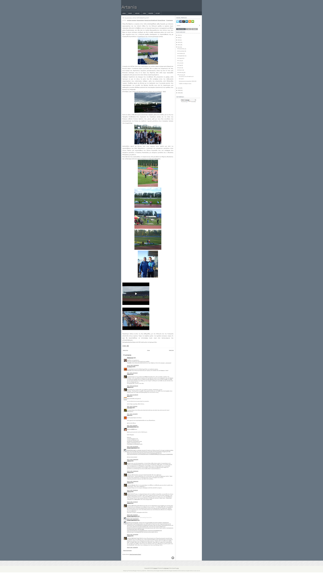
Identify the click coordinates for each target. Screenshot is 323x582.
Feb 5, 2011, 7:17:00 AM (132, 514)
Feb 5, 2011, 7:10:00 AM (132, 490)
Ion (178, 568)
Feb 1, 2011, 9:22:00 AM (132, 394)
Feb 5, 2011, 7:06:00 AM (132, 471)
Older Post (171, 350)
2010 (179, 88)
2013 (179, 42)
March (180, 70)
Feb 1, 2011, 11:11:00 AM (132, 406)
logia (128, 415)
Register (150, 13)
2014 (179, 40)
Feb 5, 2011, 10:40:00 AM (133, 518)
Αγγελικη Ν (130, 366)
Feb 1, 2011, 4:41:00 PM (132, 425)
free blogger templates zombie (173, 570)
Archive (137, 13)
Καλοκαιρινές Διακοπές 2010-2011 (187, 81)
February (181, 72)
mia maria (129, 407)
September (182, 55)
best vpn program (186, 570)
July (180, 60)
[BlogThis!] (125, 346)
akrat (128, 396)
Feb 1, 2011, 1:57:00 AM (132, 373)
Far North (181, 78)
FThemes (130, 570)
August (181, 58)
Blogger (166, 568)
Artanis (129, 7)
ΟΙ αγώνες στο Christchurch (135, 18)
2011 (179, 47)
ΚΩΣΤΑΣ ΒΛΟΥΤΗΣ (131, 426)
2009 (179, 90)
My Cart (158, 13)
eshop (130, 13)
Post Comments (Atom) (135, 554)
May (180, 65)
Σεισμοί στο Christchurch (151, 20)
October (181, 53)
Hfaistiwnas (130, 357)
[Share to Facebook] (128, 346)
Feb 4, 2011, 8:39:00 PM (132, 459)
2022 (179, 35)
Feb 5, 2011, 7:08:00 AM (132, 481)
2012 (179, 44)
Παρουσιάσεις (140, 20)
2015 (179, 37)
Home (148, 350)
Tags (188, 29)
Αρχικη (124, 13)
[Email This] (123, 346)
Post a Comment (127, 550)
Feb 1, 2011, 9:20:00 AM (132, 385)
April (180, 67)
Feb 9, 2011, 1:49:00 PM (132, 547)
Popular (194, 29)
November (181, 51)
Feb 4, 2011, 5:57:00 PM (132, 446)
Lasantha (144, 570)
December (181, 48)
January (181, 74)
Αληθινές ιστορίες (131, 20)
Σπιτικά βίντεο (161, 20)
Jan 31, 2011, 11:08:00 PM (133, 365)
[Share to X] (126, 346)
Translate (193, 101)
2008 (179, 92)
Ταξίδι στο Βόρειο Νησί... (185, 83)
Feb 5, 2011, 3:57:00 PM (132, 534)
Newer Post (125, 350)
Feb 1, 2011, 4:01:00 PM (132, 414)
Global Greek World (132, 448)
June (180, 63)
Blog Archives (181, 29)
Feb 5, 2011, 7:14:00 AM (132, 501)
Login (144, 13)
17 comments (169, 20)
